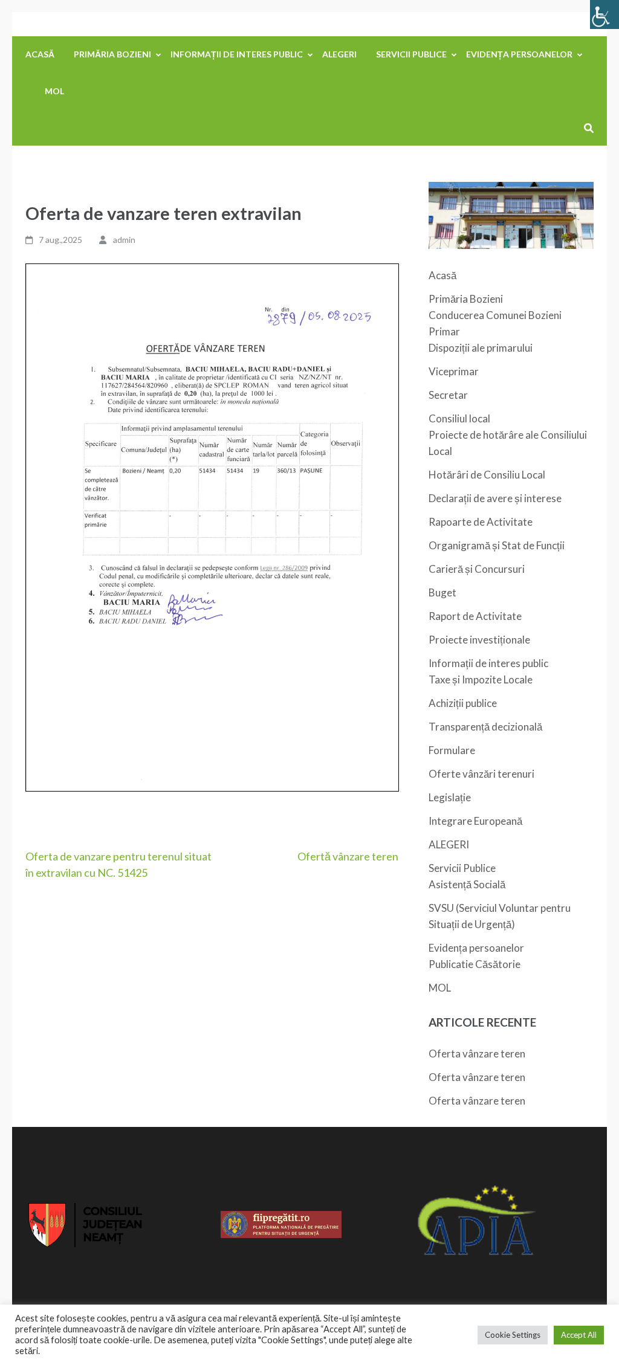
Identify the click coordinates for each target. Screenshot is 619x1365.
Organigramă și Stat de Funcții (497, 545)
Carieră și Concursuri (477, 569)
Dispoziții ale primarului (481, 347)
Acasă (39, 54)
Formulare (452, 750)
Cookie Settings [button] (512, 1335)
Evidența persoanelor (519, 54)
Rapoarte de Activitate (481, 521)
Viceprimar (454, 371)
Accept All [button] (579, 1335)
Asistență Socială (467, 884)
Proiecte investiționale (479, 639)
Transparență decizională (485, 726)
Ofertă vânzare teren (347, 856)
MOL (54, 91)
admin (124, 239)
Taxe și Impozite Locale (481, 679)
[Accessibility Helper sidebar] (604, 14)
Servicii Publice (411, 54)
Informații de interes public (236, 54)
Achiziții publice (463, 703)
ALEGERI (339, 54)
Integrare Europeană (475, 821)
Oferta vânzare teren (477, 1053)
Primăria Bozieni (112, 54)
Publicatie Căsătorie (474, 964)
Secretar (448, 395)
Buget (442, 592)
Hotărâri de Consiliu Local (487, 474)
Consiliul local (459, 418)
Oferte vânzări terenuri (481, 773)
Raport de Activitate (475, 616)
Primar (444, 331)
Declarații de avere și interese (495, 498)
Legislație (450, 797)
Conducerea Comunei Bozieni (495, 315)
